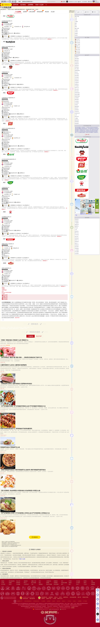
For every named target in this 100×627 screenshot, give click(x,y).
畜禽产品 (78, 46)
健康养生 (77, 226)
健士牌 (4, 215)
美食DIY (5, 435)
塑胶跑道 (41, 584)
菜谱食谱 (77, 238)
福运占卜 (77, 243)
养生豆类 (77, 89)
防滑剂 (85, 581)
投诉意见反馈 (25, 598)
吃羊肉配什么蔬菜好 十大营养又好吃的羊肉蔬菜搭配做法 (87, 127)
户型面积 (77, 222)
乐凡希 (3, 293)
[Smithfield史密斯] (82, 146)
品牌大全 (56, 597)
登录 (80, 1)
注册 (83, 1)
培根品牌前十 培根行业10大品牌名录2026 (11, 542)
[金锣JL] (82, 171)
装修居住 (77, 219)
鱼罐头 (76, 35)
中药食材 (77, 85)
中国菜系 (77, 82)
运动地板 (18, 584)
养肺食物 (77, 67)
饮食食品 (5, 8)
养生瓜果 (77, 90)
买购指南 (77, 248)
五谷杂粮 (77, 77)
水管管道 (93, 582)
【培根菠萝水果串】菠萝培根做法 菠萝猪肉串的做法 (16, 383)
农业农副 (78, 42)
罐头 (76, 24)
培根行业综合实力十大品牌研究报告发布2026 (11, 545)
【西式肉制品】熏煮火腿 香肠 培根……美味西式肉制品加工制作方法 (21, 357)
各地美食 (77, 80)
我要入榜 (5, 296)
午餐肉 (76, 30)
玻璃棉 (47, 582)
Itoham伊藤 (6, 242)
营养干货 (77, 87)
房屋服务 (77, 221)
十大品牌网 (43, 601)
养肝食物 (77, 58)
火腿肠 (76, 21)
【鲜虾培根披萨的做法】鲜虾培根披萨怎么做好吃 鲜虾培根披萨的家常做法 (23, 469)
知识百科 (77, 246)
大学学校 (69, 601)
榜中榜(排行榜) (36, 601)
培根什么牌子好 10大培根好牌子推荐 (9, 546)
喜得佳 (3, 287)
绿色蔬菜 (77, 62)
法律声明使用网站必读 (55, 609)
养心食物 (77, 68)
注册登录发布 (65, 597)
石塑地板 (56, 582)
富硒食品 (77, 84)
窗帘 (62, 584)
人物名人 (74, 601)
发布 (86, 1)
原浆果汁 (77, 108)
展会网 (53, 601)
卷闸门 (85, 582)
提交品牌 (5, 295)
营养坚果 (77, 65)
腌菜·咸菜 (77, 28)
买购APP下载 (48, 598)
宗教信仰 (77, 245)
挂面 (4, 495)
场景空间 (77, 224)
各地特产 (77, 56)
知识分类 (76, 1)
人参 (76, 114)
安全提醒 (77, 251)
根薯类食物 (77, 96)
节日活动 (77, 234)
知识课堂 (23, 4)
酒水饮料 (78, 51)
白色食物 (77, 102)
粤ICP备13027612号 (45, 609)
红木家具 (78, 582)
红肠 (76, 19)
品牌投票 (15, 4)
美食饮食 (77, 241)
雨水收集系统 (12, 581)
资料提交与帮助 (85, 597)
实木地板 (78, 581)
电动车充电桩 (49, 584)
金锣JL (4, 157)
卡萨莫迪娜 (4, 290)
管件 (62, 581)
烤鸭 (76, 26)
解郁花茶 (77, 60)
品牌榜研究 (51, 597)
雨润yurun (6, 96)
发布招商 (5, 299)
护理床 (70, 581)
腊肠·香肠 (77, 16)
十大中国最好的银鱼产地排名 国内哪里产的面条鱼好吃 (87, 132)
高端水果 (77, 63)
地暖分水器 (33, 581)
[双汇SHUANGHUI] (82, 165)
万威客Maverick (7, 70)
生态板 (2, 582)
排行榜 (60, 597)
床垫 (40, 581)
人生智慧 (77, 250)
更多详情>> (17, 317)
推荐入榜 (79, 597)
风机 (92, 581)
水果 (3, 388)
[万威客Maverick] (82, 152)
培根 (12, 8)
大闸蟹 (76, 118)
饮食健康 (78, 52)
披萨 (1, 452)
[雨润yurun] (82, 159)
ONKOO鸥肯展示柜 (27, 601)
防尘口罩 (18, 581)
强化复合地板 (64, 582)
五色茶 (76, 104)
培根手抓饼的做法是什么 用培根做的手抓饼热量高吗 (16, 428)
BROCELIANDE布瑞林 (6, 292)
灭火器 (85, 584)
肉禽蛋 (9, 8)
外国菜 (3, 452)
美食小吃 (5, 518)
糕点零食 (78, 49)
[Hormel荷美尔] (82, 140)
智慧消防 (26, 581)
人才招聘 (54, 598)
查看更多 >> (35, 300)
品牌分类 (72, 1)
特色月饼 (77, 116)
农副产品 (77, 239)
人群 (76, 229)
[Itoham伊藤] (82, 189)
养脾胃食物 (77, 70)
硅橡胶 (10, 582)
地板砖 (70, 582)
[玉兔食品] (82, 195)
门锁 (32, 584)
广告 (76, 215)
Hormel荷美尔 (7, 19)
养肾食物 (77, 121)
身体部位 (77, 231)
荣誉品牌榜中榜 (44, 597)
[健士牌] (82, 183)
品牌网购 (30, 4)
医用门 (10, 584)
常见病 (76, 227)
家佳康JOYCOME (8, 186)
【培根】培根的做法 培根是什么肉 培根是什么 (14, 340)
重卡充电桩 (33, 582)
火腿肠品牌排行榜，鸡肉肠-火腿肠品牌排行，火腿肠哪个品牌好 (13, 328)
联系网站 (73, 607)
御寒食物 (77, 120)
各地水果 (77, 79)
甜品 (1, 472)
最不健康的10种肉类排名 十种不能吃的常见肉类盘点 (87, 128)
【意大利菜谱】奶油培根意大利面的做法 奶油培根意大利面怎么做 (20, 490)
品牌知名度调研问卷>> (27, 1)
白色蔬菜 (77, 97)
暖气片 (25, 582)
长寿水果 (77, 111)
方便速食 (78, 47)
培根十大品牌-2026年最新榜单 (8, 541)
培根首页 (7, 4)
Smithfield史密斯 (8, 45)
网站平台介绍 (59, 598)
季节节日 (77, 233)
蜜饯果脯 (77, 106)
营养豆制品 (77, 92)
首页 (2, 8)
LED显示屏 (26, 584)
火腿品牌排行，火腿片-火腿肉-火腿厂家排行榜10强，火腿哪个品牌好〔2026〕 (17, 327)
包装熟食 (77, 109)
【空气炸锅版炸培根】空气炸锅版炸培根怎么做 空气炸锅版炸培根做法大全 (23, 406)
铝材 (70, 584)
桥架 (40, 582)
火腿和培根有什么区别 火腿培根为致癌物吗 (13, 365)
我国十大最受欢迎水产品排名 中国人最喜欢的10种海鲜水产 (87, 129)
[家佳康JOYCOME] (82, 177)
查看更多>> (49, 39)
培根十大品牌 (39, 4)
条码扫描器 (56, 584)
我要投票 (5, 297)
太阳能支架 (48, 581)
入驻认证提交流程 (73, 597)
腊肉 (76, 23)
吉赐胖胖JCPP (19, 601)
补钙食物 (77, 73)
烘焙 (3, 472)
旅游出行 (63, 601)
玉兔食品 (5, 266)
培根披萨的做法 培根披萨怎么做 (10, 447)
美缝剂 (2, 581)
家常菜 (3, 410)
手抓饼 (1, 435)
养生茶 (76, 72)
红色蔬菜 (77, 101)
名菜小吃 (78, 40)
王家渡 (3, 288)
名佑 (3, 291)
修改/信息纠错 (32, 598)
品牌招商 (48, 601)
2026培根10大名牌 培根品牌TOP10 (9, 544)
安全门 (77, 584)
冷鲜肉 (76, 31)
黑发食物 (77, 75)
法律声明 (43, 598)
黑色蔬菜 (77, 123)
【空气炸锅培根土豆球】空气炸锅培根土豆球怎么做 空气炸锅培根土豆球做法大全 (25, 513)
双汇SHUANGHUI (8, 127)
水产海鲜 (78, 44)
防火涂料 (3, 584)
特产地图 (85, 601)
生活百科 (4, 345)
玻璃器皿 (56, 581)
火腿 (3, 371)
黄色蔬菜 (77, 99)
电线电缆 (93, 584)
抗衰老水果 (77, 113)
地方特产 (78, 39)
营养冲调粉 (77, 94)
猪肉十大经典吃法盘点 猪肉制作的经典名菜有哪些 (86, 131)
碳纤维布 (18, 582)
